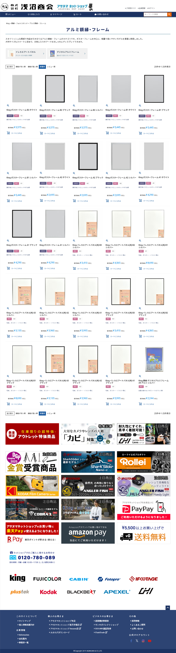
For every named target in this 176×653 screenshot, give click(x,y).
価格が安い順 (21, 67)
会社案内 (22, 639)
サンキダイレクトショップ (106, 625)
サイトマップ (24, 621)
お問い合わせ (103, 14)
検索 (169, 14)
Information (23, 635)
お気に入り (35, 14)
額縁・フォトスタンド (19, 23)
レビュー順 (51, 67)
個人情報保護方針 (26, 625)
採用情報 (135, 621)
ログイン (151, 8)
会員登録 (142, 8)
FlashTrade (100, 632)
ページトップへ (168, 608)
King (7, 23)
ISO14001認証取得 (103, 629)
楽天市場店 (65, 625)
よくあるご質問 (138, 625)
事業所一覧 (23, 643)
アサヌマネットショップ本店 (62, 621)
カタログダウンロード (60, 632)
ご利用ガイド (131, 8)
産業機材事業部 (102, 621)
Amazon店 (64, 629)
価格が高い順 (33, 67)
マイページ (57, 14)
